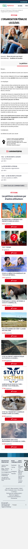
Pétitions (8, 10)
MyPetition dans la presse (21, 477)
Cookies (14, 491)
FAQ (6, 490)
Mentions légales (13, 495)
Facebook (13, 465)
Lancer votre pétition (4, 466)
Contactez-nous (12, 490)
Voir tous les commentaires (14, 186)
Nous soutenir (14, 488)
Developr (8, 507)
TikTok (13, 467)
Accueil (20, 6)
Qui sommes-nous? (20, 467)
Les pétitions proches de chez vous (5, 479)
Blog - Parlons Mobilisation (5, 469)
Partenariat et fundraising (5, 474)
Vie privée (20, 490)
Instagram (14, 471)
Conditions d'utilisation (14, 496)
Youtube (13, 473)
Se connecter (23, 2)
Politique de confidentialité (13, 493)
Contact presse (20, 481)
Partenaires (14, 498)
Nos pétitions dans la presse (20, 472)
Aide (20, 488)
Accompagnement (6, 472)
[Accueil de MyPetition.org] (8, 5)
